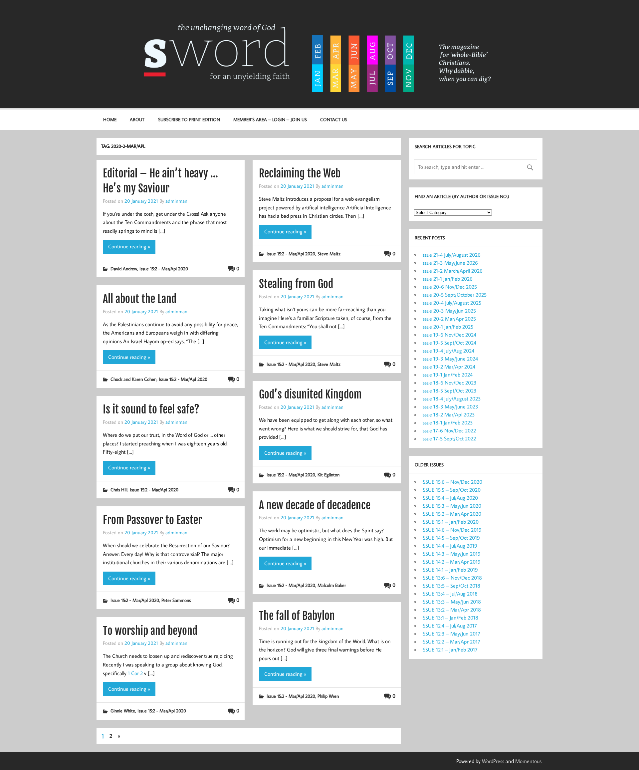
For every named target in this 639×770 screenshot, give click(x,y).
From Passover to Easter (152, 520)
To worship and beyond (150, 631)
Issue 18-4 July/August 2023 (451, 398)
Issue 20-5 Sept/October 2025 (454, 294)
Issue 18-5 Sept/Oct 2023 (449, 390)
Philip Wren (328, 696)
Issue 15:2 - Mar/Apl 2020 (163, 268)
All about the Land (139, 299)
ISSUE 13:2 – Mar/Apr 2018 (451, 609)
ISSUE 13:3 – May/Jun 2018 (451, 601)
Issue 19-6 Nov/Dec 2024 (448, 334)
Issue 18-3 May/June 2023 (449, 406)
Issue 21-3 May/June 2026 (449, 262)
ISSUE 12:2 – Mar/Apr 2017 (450, 641)
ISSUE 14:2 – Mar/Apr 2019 (451, 561)
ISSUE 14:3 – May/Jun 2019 (451, 553)
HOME (109, 119)
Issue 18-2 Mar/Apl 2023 (448, 414)
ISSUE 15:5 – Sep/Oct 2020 (451, 489)
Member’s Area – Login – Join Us (270, 119)
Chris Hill (118, 489)
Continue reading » (129, 246)
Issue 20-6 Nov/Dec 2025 (449, 286)
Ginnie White (122, 710)
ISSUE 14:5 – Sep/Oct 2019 (450, 537)
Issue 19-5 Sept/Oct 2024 (448, 342)
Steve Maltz (329, 253)
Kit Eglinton (328, 474)
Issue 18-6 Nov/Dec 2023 (449, 382)
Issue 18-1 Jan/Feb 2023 (447, 422)
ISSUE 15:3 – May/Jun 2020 (451, 505)
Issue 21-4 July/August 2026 (451, 254)
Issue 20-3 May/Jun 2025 (448, 310)
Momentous (528, 761)
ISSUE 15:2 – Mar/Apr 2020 (451, 513)
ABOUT (137, 119)
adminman (176, 200)
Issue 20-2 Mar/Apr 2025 (448, 318)
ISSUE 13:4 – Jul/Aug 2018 (449, 593)
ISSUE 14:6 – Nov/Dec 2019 (451, 529)
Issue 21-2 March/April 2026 (452, 270)
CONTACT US (333, 119)
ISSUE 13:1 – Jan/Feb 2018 (449, 617)
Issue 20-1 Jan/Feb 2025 (447, 326)
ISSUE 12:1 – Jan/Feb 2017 (449, 649)
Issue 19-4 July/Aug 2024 (447, 350)
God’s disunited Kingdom (310, 394)
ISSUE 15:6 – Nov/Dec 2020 (451, 481)
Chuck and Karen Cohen (133, 379)
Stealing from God (296, 284)
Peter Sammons (176, 600)
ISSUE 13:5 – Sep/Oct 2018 (450, 585)
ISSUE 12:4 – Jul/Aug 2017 (449, 625)
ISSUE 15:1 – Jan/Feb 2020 (450, 521)
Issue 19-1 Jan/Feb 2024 (447, 374)
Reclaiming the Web (299, 173)
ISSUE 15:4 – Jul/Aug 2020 (449, 497)
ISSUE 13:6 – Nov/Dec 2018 (451, 577)
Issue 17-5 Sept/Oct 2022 (448, 438)
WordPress (493, 761)
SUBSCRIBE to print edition (189, 119)
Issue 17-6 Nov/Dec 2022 (448, 430)
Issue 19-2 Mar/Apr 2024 (448, 366)
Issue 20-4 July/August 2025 (451, 302)
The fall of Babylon (297, 616)
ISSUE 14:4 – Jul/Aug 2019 (449, 545)
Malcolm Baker (332, 585)
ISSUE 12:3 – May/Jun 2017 (450, 633)
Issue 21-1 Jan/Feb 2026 (447, 278)
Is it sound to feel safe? (151, 409)
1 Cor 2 (135, 673)
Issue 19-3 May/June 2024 (449, 358)
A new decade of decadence (314, 505)
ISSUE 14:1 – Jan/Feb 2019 (449, 569)
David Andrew (123, 268)
